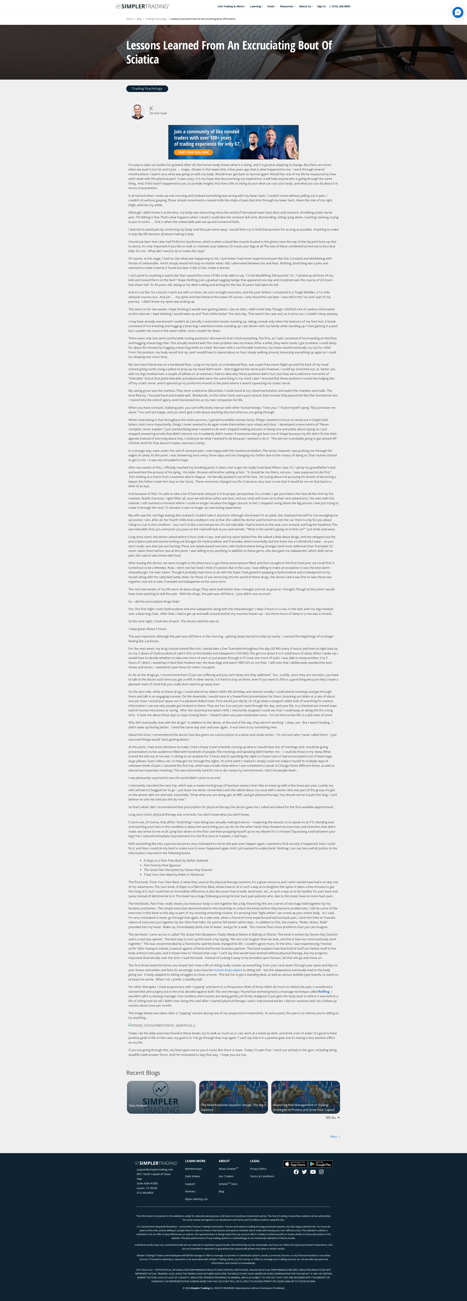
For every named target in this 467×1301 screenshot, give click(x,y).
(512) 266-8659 (340, 6)
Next (334, 1136)
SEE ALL (331, 1117)
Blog (139, 18)
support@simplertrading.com (155, 1169)
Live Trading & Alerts (231, 6)
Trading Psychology (156, 18)
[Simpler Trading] (142, 6)
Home (129, 18)
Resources (286, 6)
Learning (255, 6)
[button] (457, 12)
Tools (270, 6)
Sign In (321, 6)
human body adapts (228, 970)
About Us (305, 6)
